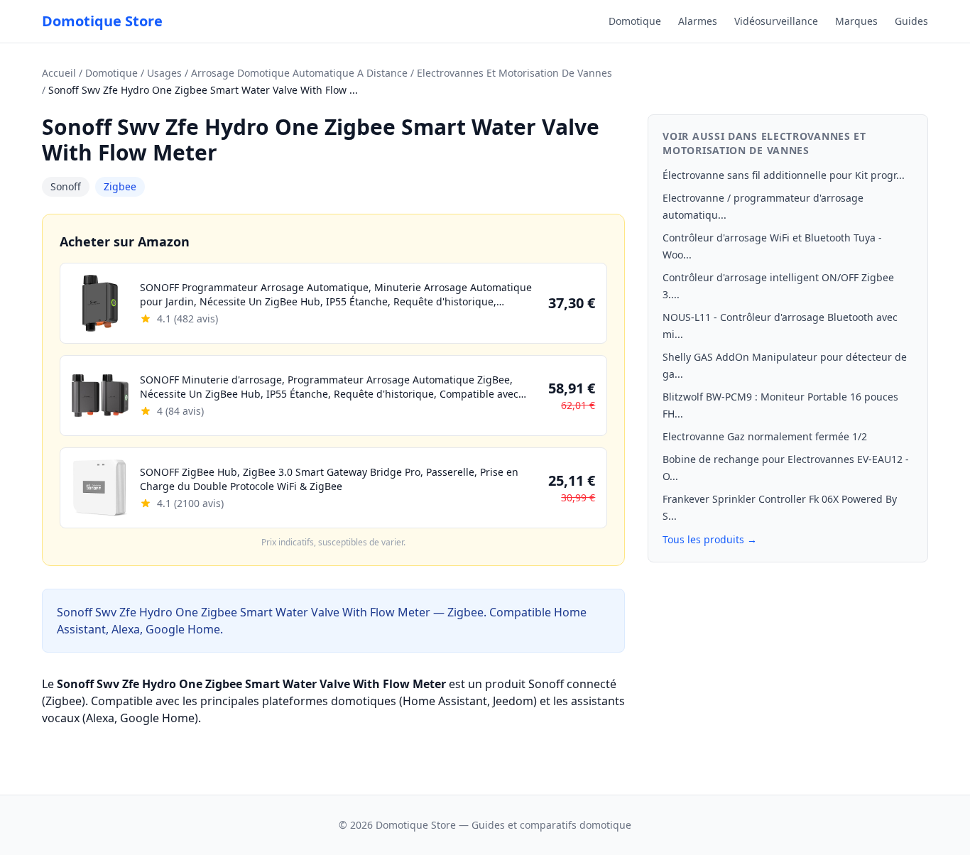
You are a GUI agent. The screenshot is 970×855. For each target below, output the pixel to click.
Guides (911, 21)
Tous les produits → (710, 539)
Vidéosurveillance (776, 21)
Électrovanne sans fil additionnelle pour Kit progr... (784, 175)
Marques (856, 21)
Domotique (635, 21)
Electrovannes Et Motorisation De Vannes (514, 73)
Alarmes (697, 21)
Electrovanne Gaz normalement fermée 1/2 (765, 436)
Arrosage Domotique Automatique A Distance (299, 73)
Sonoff (65, 186)
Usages (164, 73)
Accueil (59, 73)
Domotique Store (102, 21)
